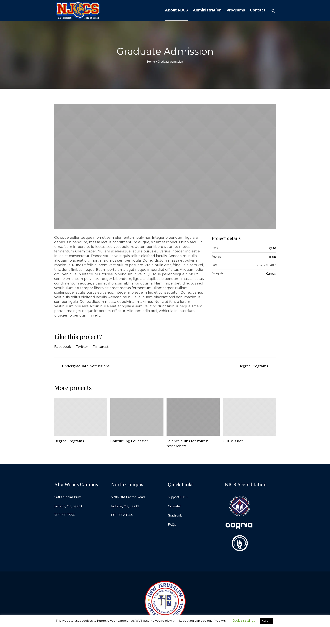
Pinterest (100, 347)
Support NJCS (177, 497)
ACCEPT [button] (266, 620)
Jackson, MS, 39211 (125, 506)
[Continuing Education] (136, 417)
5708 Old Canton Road (128, 497)
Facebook (62, 347)
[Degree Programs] (80, 417)
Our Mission (233, 440)
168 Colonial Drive (68, 497)
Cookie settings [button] (244, 620)
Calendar (174, 506)
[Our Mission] (249, 417)
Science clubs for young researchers (187, 443)
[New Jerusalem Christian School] (165, 601)
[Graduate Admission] (165, 166)
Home (151, 61)
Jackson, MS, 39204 (68, 506)
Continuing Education (129, 440)
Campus (271, 273)
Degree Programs (253, 365)
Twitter (82, 347)
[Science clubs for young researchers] (193, 417)
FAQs (172, 524)
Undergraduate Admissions (86, 365)
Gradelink (175, 515)
